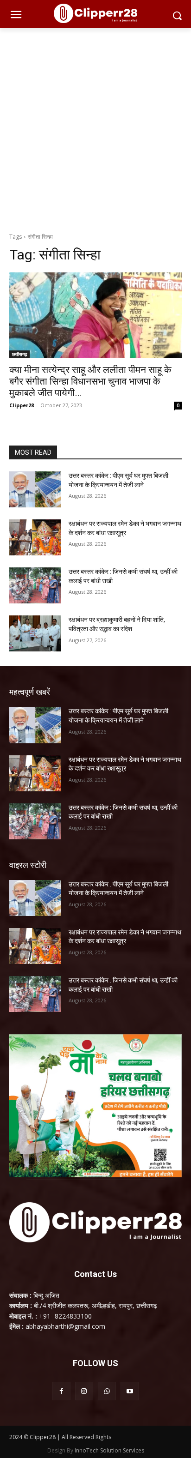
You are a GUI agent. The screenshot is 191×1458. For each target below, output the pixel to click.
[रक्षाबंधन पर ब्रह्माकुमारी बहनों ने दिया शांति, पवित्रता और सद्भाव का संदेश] (35, 633)
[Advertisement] (95, 128)
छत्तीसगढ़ (19, 354)
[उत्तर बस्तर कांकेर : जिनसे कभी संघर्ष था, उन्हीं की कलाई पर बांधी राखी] (35, 585)
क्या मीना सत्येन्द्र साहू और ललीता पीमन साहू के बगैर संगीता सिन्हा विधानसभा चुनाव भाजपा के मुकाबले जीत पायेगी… (90, 381)
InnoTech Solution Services (109, 1450)
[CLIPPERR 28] (95, 13)
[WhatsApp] (107, 1391)
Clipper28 (21, 405)
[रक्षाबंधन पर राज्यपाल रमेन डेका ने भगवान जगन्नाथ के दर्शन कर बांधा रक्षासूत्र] (35, 537)
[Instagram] (84, 1391)
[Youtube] (130, 1391)
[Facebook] (61, 1391)
